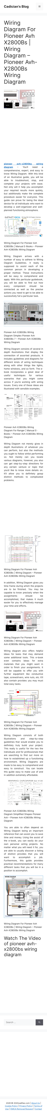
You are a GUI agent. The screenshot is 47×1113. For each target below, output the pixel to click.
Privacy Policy (25, 1106)
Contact (38, 1109)
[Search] (39, 1022)
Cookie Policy (11, 1106)
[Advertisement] (23, 136)
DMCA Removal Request (21, 1109)
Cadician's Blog (16, 6)
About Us (35, 1103)
